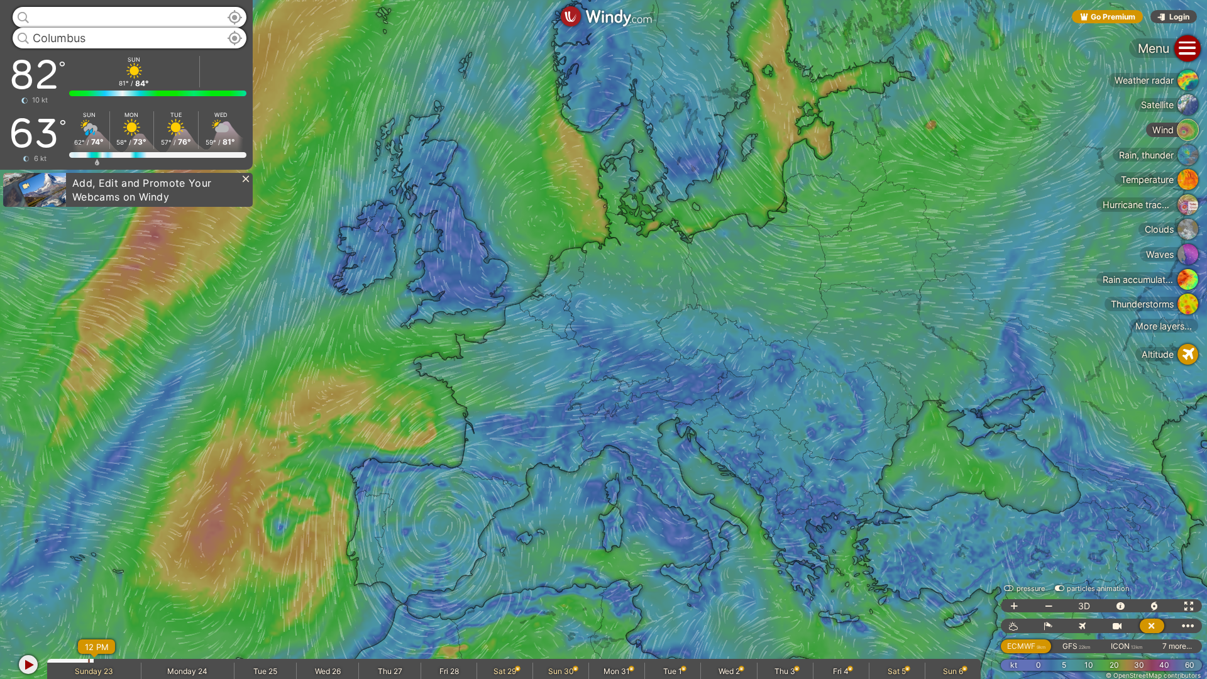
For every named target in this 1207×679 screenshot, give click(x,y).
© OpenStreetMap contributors (1153, 675)
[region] (603, 339)
